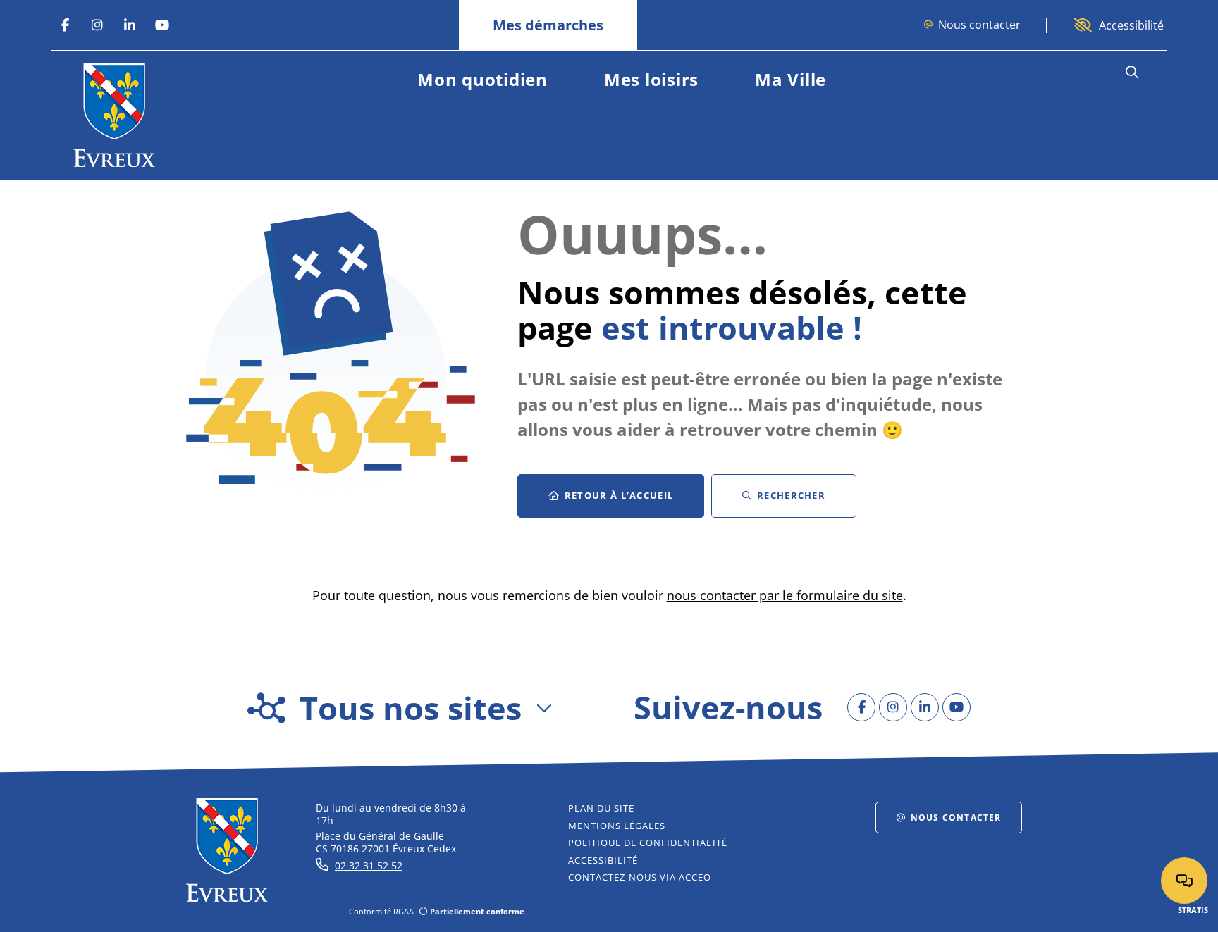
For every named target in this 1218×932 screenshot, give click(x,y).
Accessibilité (1131, 25)
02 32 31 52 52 (368, 865)
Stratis (1193, 910)
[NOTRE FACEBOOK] (65, 25)
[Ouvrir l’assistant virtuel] (1184, 880)
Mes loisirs (651, 79)
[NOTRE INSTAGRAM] (97, 25)
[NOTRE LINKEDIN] (130, 25)
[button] (1132, 72)
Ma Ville (790, 79)
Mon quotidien (482, 79)
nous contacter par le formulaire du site (785, 595)
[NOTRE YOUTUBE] (162, 25)
